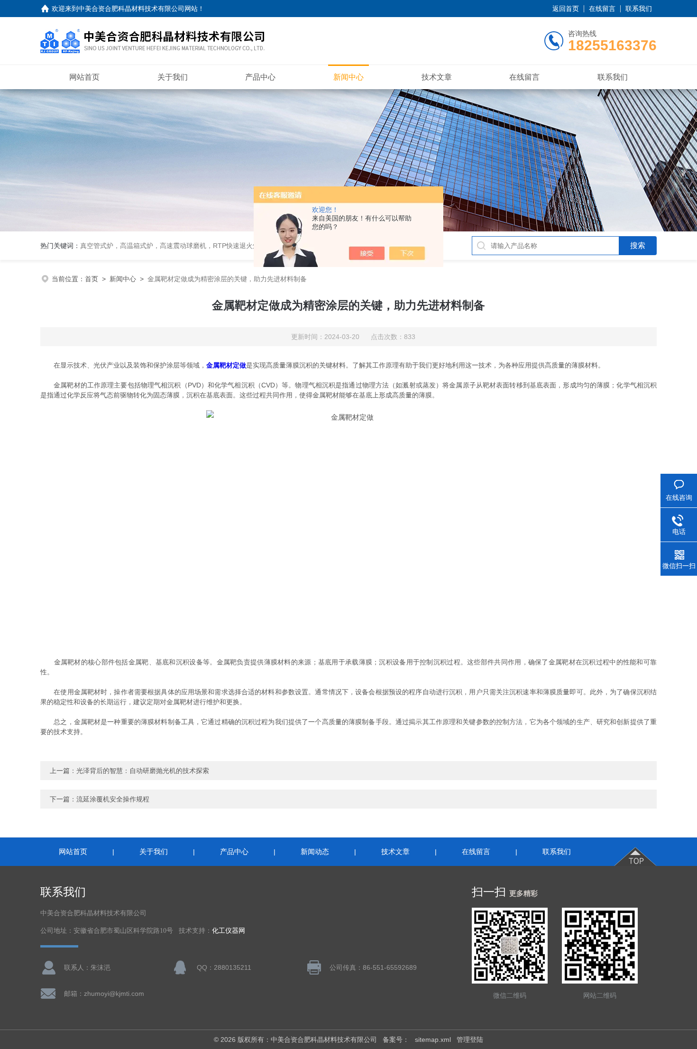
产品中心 (260, 77)
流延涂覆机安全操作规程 (112, 799)
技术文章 (437, 77)
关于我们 (172, 77)
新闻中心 (348, 77)
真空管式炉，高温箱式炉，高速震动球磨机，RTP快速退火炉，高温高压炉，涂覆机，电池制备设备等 (229, 245)
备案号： (396, 1039)
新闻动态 (315, 851)
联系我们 (638, 8)
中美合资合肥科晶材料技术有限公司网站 (138, 8)
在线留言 (602, 8)
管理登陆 (470, 1039)
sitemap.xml (433, 1039)
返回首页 (565, 8)
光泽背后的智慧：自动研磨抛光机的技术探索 (142, 770)
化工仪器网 (228, 930)
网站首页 (84, 77)
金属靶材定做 (226, 365)
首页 (91, 279)
